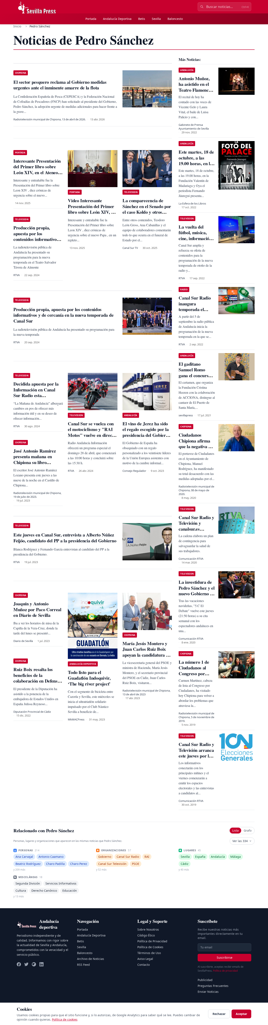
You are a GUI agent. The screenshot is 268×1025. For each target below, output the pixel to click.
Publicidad (205, 980)
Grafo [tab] (247, 830)
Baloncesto (175, 19)
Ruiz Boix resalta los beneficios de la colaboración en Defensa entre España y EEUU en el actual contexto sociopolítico (37, 684)
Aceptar (241, 1014)
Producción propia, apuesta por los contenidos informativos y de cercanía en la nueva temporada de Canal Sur (37, 239)
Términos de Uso (149, 953)
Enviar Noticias (208, 992)
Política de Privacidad (152, 941)
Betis (141, 19)
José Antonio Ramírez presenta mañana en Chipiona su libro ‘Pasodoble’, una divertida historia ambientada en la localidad (38, 465)
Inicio (17, 26)
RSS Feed (83, 965)
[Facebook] (19, 964)
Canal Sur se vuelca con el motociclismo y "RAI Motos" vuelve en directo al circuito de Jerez (92, 432)
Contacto (143, 965)
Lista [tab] (235, 830)
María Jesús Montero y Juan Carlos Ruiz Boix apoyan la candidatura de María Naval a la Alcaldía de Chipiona (146, 655)
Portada (90, 19)
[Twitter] (26, 964)
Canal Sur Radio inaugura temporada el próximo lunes (195, 306)
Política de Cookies (150, 947)
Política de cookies (64, 1019)
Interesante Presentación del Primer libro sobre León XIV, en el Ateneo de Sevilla (37, 169)
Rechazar (219, 1014)
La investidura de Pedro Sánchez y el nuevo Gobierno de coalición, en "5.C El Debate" (196, 593)
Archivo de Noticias (90, 959)
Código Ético (146, 935)
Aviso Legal (145, 959)
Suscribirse (224, 957)
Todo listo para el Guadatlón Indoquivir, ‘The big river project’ (89, 678)
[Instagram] (34, 964)
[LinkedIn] (41, 964)
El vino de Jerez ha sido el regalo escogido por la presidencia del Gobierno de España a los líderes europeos (146, 435)
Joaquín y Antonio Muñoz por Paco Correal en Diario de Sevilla (37, 609)
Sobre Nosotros (148, 929)
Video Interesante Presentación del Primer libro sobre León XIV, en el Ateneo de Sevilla (92, 209)
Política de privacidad (225, 970)
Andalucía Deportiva (117, 19)
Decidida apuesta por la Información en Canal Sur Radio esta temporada (35, 392)
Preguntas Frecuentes (213, 986)
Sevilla (156, 19)
